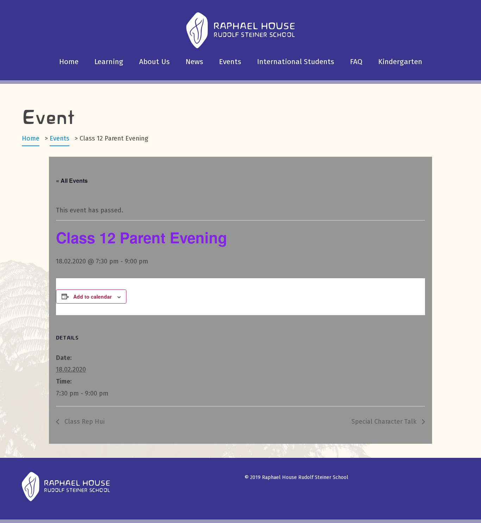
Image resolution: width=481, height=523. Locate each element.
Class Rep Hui (84, 421)
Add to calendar (92, 296)
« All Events (72, 180)
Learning (108, 61)
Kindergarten (400, 61)
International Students (295, 61)
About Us (154, 61)
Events (230, 61)
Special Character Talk (384, 421)
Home (69, 61)
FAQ (356, 61)
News (194, 61)
